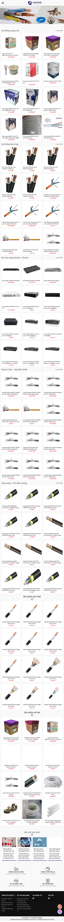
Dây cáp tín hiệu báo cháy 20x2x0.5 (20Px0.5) (11, 187)
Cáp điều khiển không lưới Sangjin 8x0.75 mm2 (11, 669)
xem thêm (60, 30)
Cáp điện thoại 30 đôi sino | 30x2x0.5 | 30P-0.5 (11, 757)
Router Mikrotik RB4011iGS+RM (32, 272)
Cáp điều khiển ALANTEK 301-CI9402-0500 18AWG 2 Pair (32, 440)
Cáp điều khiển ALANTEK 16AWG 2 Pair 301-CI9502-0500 (53, 385)
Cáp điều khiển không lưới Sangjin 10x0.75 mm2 (53, 642)
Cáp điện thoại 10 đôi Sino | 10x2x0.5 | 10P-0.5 (53, 757)
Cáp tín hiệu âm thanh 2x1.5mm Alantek (11, 785)
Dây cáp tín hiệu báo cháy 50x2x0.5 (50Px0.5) (32, 159)
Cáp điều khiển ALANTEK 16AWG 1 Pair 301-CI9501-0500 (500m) (11, 385)
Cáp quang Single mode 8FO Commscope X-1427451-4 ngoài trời (11, 553)
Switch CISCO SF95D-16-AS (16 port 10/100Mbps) (11, 326)
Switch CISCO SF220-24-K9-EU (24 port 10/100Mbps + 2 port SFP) (32, 354)
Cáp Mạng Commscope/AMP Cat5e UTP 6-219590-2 (32, 46)
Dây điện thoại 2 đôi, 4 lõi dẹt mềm (53, 785)
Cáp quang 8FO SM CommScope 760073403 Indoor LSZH (53, 498)
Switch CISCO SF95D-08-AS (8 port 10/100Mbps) (32, 299)
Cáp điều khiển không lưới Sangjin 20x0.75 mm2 (53, 614)
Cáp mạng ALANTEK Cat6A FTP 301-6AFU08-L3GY (53, 128)
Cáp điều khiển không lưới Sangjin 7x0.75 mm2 (32, 669)
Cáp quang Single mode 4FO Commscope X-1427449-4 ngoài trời (53, 526)
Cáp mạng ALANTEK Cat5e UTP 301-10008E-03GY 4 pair (11, 101)
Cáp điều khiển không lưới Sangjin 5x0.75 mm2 (11, 697)
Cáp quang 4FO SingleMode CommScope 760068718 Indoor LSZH (11, 498)
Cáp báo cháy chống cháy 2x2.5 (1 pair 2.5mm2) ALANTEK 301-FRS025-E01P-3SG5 (32, 214)
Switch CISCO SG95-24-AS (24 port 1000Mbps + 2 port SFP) (11, 354)
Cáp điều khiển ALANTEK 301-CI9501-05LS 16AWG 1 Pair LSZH (11, 412)
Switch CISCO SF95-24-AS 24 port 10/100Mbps (53, 326)
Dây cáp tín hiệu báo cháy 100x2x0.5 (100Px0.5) (11, 159)
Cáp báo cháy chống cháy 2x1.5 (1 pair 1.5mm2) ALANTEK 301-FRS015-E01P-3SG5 (11, 214)
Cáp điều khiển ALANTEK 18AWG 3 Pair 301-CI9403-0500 (53, 440)
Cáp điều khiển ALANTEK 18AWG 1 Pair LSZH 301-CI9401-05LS (32, 412)
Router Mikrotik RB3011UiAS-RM (11, 272)
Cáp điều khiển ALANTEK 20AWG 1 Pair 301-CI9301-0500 (11, 467)
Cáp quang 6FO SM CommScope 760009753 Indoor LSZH (32, 498)
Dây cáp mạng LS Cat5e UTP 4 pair (32, 73)
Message (60, 912)
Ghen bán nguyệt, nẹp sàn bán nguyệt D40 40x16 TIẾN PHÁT (53, 813)
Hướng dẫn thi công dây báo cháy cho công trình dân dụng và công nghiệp (9, 849)
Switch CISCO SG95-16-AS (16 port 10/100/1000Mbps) (32, 326)
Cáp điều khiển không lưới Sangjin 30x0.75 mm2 (11, 614)
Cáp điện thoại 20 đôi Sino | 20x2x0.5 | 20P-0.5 (32, 757)
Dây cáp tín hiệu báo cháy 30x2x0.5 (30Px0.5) (53, 159)
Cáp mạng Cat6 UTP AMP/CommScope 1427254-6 (11, 46)
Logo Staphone (35, 3)
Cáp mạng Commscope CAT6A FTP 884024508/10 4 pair (11, 73)
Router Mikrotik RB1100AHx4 (53, 272)
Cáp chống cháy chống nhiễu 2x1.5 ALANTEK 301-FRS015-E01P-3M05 (53, 214)
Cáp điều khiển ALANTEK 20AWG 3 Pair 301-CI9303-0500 (53, 467)
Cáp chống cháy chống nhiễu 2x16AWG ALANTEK (11, 242)
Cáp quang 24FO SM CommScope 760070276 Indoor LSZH (32, 526)
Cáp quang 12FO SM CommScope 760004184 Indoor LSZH (11, 526)
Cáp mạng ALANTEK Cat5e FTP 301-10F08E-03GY (32, 101)
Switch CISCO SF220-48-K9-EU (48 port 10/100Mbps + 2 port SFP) (53, 354)
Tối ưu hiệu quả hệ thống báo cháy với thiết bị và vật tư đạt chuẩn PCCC (55, 849)
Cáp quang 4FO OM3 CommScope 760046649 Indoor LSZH (11, 581)
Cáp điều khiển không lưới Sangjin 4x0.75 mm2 (32, 697)
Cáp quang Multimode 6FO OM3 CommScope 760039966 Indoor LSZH (32, 581)
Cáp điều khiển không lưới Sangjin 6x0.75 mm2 (53, 669)
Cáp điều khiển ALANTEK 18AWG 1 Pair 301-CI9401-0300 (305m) (11, 440)
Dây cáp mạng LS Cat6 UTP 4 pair (53, 73)
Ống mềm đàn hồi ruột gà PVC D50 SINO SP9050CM (32, 813)
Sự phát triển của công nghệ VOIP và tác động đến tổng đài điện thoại (24, 849)
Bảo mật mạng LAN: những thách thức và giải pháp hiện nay (40, 849)
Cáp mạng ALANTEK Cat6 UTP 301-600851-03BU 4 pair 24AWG (11, 128)
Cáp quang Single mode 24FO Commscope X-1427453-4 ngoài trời (53, 553)
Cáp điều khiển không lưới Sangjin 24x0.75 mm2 (32, 614)
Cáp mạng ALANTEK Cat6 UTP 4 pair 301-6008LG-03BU (53, 101)
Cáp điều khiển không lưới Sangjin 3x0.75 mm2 (53, 697)
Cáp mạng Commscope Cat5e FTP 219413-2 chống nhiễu (53, 46)
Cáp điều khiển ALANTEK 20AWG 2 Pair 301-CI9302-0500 (32, 467)
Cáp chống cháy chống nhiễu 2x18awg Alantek (32, 242)
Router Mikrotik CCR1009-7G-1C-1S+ (11, 299)
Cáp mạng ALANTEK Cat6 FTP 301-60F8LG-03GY (32, 128)
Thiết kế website (6, 908)
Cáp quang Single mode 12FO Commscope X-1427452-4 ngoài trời (32, 553)
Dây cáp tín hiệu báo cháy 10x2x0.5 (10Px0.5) (32, 187)
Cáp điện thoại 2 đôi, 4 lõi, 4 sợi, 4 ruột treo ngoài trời (11, 813)
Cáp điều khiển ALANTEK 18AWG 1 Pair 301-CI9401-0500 (53, 412)
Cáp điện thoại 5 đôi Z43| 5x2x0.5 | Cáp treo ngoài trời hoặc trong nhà (32, 785)
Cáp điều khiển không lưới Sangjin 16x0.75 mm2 (11, 642)
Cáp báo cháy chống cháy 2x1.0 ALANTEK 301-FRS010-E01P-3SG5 (53, 187)
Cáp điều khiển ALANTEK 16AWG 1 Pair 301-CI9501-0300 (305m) (32, 385)
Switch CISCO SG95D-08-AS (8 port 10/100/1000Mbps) (53, 299)
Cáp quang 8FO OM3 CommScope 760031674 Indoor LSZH (53, 581)
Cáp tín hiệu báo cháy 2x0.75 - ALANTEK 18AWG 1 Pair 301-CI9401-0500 (53, 242)
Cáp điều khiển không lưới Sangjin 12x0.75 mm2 (32, 642)
